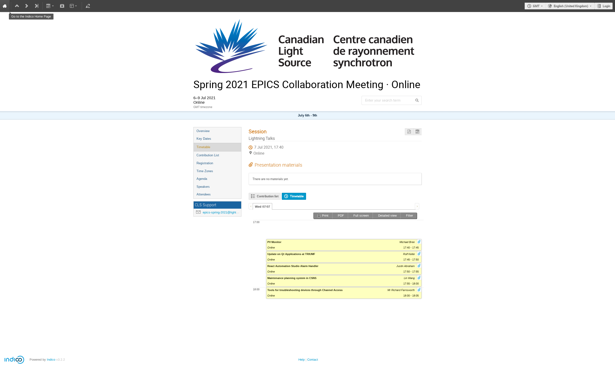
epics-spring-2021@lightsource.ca (226, 212)
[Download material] (62, 6)
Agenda (202, 179)
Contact (312, 360)
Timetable (203, 147)
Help (301, 360)
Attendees (204, 194)
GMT (536, 6)
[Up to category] (17, 6)
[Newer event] (26, 6)
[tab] (262, 206)
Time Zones (205, 171)
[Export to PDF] (409, 131)
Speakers (203, 186)
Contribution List (208, 155)
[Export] (50, 6)
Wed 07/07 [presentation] (262, 207)
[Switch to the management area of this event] (88, 6)
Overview (203, 131)
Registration (205, 163)
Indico (51, 360)
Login (606, 6)
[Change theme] (73, 6)
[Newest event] (36, 6)
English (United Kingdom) (571, 6)
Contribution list (267, 196)
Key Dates (204, 138)
